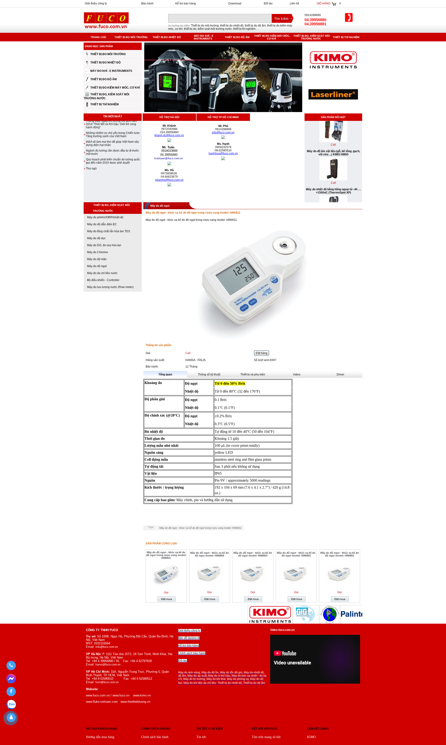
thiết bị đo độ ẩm (255, 25)
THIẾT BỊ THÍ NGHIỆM (347, 37)
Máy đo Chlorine (97, 252)
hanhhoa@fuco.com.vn (223, 153)
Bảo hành (147, 3)
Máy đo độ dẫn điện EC (102, 224)
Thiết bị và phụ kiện (252, 374)
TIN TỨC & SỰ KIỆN (210, 728)
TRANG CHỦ (98, 37)
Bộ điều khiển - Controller (103, 280)
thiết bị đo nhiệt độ (231, 25)
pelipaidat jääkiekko (87, 607)
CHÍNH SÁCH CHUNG (155, 728)
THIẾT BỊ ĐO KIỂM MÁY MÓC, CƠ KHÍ (272, 37)
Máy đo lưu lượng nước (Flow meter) (110, 287)
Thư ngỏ (91, 154)
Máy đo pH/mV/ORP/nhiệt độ (105, 217)
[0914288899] (11, 665)
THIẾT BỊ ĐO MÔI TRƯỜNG (132, 37)
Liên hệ (294, 3)
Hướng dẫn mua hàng (100, 737)
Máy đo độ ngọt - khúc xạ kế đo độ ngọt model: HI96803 (252, 554)
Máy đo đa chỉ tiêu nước (102, 273)
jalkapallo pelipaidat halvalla (400, 607)
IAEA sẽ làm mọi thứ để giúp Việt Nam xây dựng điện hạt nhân (112, 129)
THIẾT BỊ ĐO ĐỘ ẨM (238, 37)
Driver (340, 374)
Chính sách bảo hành (154, 737)
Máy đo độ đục (96, 238)
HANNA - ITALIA (195, 360)
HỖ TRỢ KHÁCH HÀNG (101, 728)
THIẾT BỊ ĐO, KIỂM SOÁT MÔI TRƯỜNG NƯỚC (311, 37)
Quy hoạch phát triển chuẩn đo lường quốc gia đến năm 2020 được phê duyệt (113, 147)
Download (234, 3)
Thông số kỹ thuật (209, 374)
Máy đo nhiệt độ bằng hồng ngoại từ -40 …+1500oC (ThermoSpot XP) (333, 177)
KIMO (311, 737)
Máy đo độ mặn (97, 259)
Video (296, 374)
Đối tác (268, 3)
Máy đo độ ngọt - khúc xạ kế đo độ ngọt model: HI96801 (339, 554)
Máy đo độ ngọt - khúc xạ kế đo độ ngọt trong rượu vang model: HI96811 (200, 527)
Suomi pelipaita (296, 607)
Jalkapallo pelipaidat (194, 607)
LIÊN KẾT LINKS (318, 728)
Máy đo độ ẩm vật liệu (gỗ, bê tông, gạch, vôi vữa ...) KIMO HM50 (333, 139)
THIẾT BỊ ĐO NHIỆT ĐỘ (167, 37)
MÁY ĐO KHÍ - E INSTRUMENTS (203, 37)
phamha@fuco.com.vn (169, 180)
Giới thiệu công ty (96, 3)
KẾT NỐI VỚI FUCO (264, 728)
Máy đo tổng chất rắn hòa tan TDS (108, 231)
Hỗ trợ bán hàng (185, 3)
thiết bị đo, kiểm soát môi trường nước (208, 28)
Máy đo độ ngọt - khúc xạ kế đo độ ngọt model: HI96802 (296, 554)
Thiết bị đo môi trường (205, 25)
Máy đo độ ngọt (97, 266)
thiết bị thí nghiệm (244, 28)
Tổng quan (165, 374)
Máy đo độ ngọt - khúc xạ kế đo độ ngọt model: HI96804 (209, 554)
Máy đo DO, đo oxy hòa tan (104, 245)
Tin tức (201, 737)
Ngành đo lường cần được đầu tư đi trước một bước (112, 138)
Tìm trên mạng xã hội (266, 737)
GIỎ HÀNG (323, 3)
